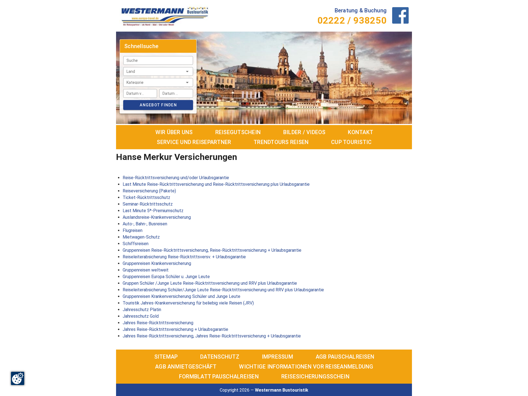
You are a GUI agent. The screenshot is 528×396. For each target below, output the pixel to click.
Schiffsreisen (135, 243)
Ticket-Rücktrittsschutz (146, 197)
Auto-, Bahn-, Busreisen (145, 223)
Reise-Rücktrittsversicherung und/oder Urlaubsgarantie (176, 177)
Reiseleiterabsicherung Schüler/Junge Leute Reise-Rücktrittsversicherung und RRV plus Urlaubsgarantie (223, 289)
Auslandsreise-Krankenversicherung (157, 217)
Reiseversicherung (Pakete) (149, 190)
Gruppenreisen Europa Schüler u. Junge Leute (166, 276)
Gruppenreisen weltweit (146, 270)
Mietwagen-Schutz (141, 237)
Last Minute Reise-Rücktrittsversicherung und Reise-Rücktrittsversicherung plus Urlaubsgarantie (216, 184)
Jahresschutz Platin (142, 309)
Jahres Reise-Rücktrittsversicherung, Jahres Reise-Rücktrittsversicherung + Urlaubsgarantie (212, 336)
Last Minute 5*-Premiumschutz (153, 210)
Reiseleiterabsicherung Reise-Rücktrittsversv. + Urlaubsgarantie (184, 256)
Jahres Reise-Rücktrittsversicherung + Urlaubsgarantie (175, 329)
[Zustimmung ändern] (17, 378)
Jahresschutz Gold (141, 316)
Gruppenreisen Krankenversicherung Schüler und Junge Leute (181, 296)
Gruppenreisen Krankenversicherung (157, 263)
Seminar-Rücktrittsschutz (148, 204)
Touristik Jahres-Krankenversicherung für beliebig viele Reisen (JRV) (188, 303)
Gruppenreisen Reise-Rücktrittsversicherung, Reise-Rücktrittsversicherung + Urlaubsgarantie (212, 250)
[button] (158, 71)
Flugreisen (132, 230)
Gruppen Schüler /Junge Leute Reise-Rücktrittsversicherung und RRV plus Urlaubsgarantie (210, 283)
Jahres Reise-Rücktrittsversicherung (158, 322)
